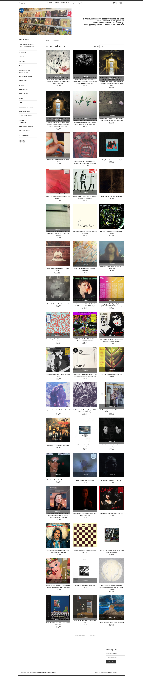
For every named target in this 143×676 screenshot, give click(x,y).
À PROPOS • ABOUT (24, 131)
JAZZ (20, 65)
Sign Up (80, 3)
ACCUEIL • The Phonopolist (23, 121)
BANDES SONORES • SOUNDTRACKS (24, 71)
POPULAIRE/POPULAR (25, 76)
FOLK (20, 102)
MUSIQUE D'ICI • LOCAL (25, 116)
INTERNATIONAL (24, 94)
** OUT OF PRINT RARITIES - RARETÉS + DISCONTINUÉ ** (27, 46)
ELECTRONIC (22, 81)
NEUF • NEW (22, 52)
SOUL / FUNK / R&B (24, 111)
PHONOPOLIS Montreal (37, 672)
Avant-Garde (55, 40)
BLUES (21, 98)
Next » (94, 635)
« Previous (77, 635)
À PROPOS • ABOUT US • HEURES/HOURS (57, 3)
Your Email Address (111, 654)
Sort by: (96, 46)
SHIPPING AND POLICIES (26, 126)
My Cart (119, 3)
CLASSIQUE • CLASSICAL (26, 107)
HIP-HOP (21, 57)
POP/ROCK (22, 61)
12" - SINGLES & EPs (24, 135)
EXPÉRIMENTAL (23, 89)
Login (73, 3)
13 (91, 635)
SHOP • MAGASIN (24, 40)
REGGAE (21, 85)
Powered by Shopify (50, 672)
